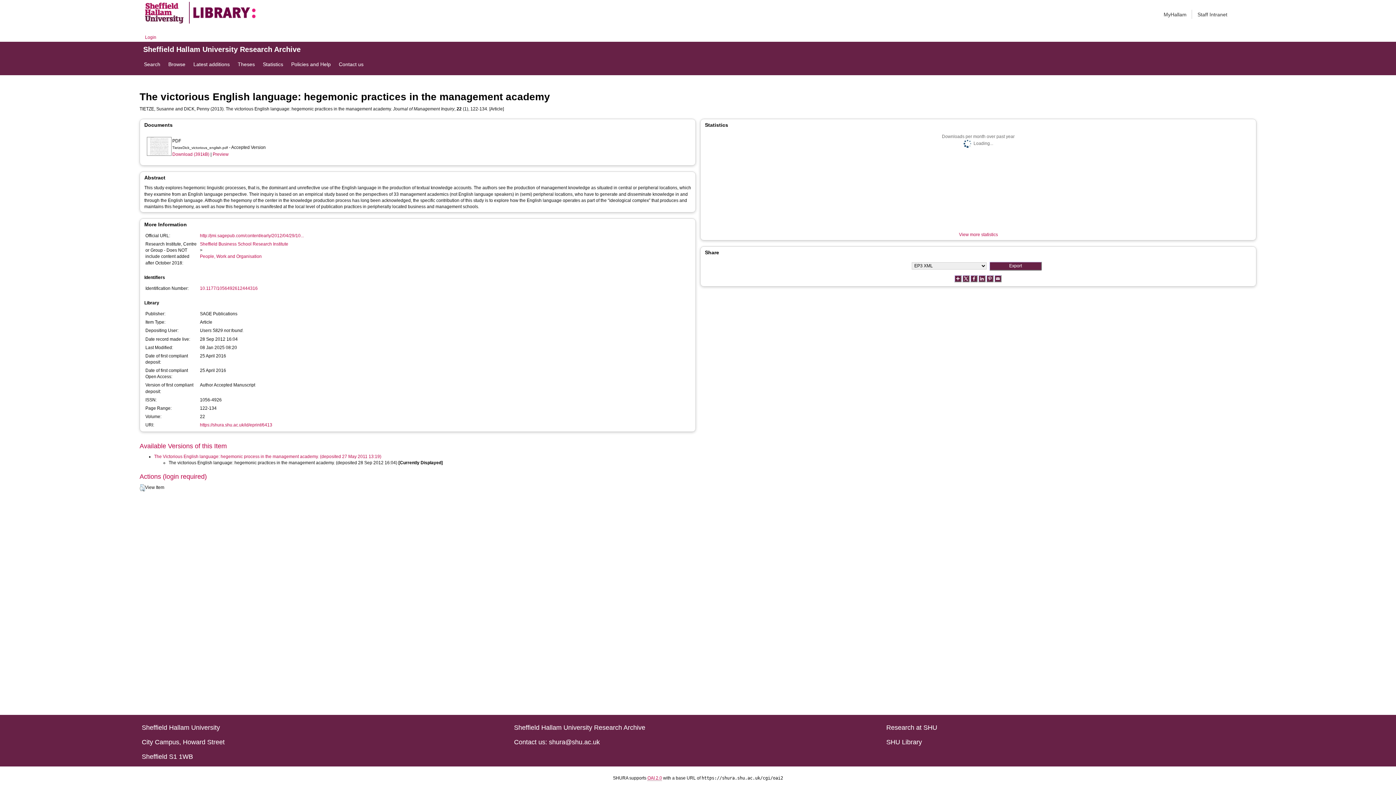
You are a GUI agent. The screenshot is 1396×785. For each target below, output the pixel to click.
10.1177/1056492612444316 (229, 288)
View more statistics (978, 234)
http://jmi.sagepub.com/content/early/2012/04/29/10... (252, 235)
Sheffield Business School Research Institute (244, 244)
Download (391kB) (190, 154)
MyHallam (1175, 14)
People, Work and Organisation (231, 256)
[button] (142, 487)
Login (150, 37)
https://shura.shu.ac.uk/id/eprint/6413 (236, 425)
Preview (221, 154)
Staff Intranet (1212, 14)
